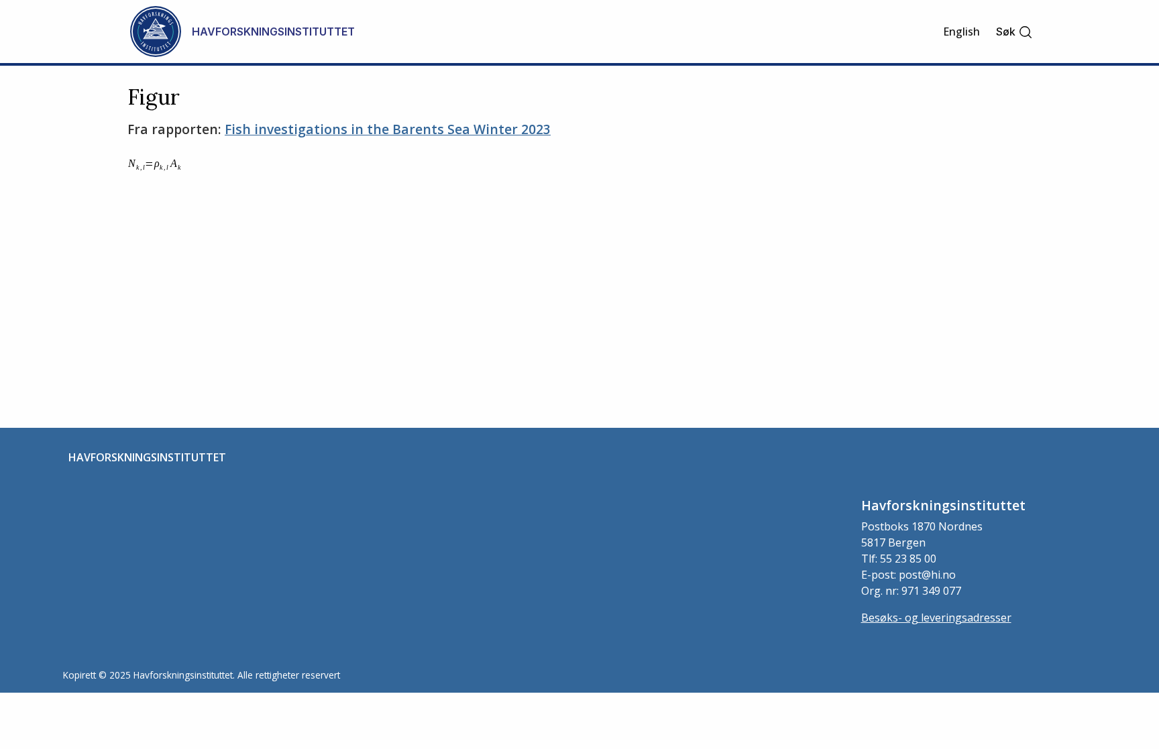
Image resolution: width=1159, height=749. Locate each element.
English (961, 31)
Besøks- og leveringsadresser (936, 617)
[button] (1014, 31)
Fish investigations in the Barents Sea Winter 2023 (388, 129)
